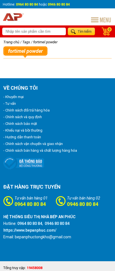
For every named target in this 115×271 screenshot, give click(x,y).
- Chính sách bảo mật (20, 124)
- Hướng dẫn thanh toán (22, 137)
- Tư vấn (9, 103)
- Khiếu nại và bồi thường (22, 130)
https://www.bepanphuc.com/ (29, 230)
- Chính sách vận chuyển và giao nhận (33, 144)
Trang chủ (11, 42)
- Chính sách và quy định (22, 117)
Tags (26, 42)
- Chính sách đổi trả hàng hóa (26, 110)
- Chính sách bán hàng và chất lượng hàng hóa (40, 150)
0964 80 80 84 (30, 204)
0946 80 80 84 (82, 204)
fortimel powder (45, 42)
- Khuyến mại (13, 97)
